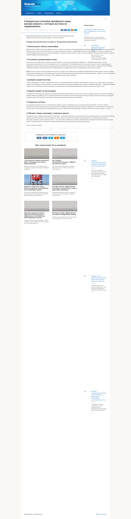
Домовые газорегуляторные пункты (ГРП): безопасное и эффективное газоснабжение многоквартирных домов (34, 215)
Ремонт (39, 13)
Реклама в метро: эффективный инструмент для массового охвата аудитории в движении (64, 188)
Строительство (30, 13)
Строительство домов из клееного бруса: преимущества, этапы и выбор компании (36, 162)
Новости (58, 13)
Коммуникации (49, 13)
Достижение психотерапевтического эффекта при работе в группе (64, 162)
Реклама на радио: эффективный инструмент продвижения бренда (64, 213)
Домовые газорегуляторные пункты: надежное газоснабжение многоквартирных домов (36, 188)
